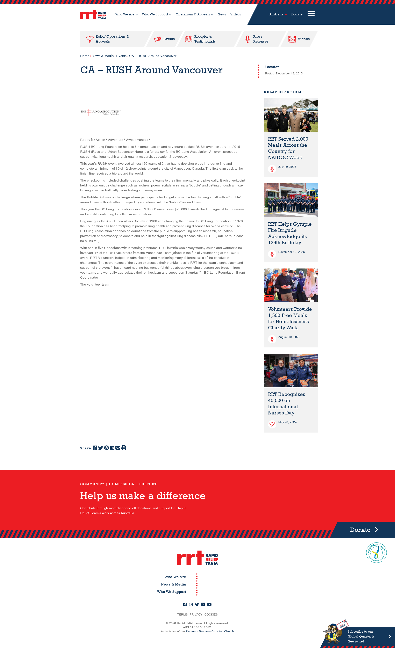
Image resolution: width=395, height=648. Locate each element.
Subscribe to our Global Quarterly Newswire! (361, 636)
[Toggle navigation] (311, 14)
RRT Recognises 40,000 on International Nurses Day (286, 403)
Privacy (196, 614)
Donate (296, 14)
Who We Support (155, 14)
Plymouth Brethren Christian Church (210, 631)
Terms (182, 614)
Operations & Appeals (193, 14)
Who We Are (124, 14)
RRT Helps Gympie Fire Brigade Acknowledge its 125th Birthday (290, 233)
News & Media (103, 56)
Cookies (211, 614)
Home (84, 56)
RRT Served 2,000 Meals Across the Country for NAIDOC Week (288, 148)
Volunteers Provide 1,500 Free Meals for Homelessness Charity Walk (290, 318)
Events (121, 56)
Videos (235, 14)
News (222, 14)
